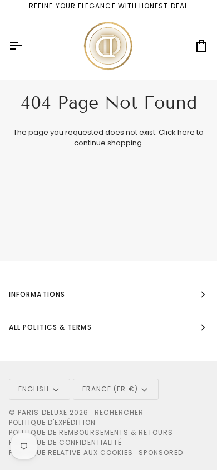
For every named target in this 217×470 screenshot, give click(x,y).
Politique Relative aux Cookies (71, 452)
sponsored (161, 452)
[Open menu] (25, 46)
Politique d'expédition (52, 422)
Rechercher (119, 412)
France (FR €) (110, 389)
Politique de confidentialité (65, 442)
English (34, 389)
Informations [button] (37, 294)
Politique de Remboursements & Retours (91, 432)
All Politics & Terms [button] (50, 327)
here (186, 132)
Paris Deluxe (42, 412)
